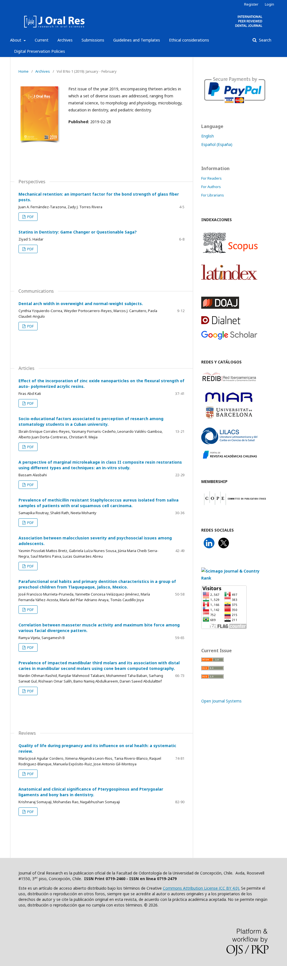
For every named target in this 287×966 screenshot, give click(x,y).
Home (23, 71)
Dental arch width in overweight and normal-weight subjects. (80, 303)
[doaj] (220, 307)
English (207, 136)
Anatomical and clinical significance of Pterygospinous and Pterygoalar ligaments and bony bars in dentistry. (90, 791)
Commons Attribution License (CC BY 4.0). (201, 888)
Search (264, 40)
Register (251, 4)
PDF (30, 216)
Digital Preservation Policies (39, 51)
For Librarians (212, 195)
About (16, 40)
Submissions (93, 40)
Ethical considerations (189, 40)
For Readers (211, 178)
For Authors (211, 186)
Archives (65, 40)
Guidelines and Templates (136, 40)
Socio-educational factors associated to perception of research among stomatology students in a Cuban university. (90, 421)
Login (269, 4)
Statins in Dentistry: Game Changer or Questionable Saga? (77, 232)
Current (41, 40)
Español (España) (216, 144)
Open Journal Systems (221, 701)
